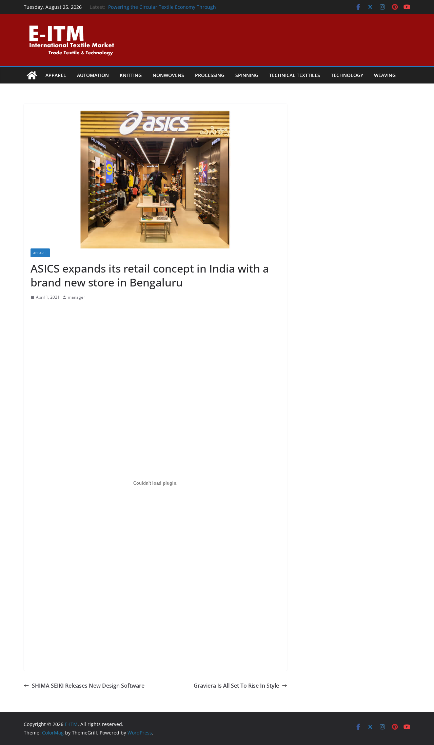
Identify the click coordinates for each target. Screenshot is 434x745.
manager (76, 297)
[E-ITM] (32, 75)
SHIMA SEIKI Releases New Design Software (88, 685)
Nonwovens (168, 75)
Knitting (131, 75)
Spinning (246, 75)
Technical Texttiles (294, 75)
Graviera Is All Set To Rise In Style (236, 685)
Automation (93, 75)
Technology (347, 75)
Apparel (55, 75)
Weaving (385, 75)
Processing (209, 75)
